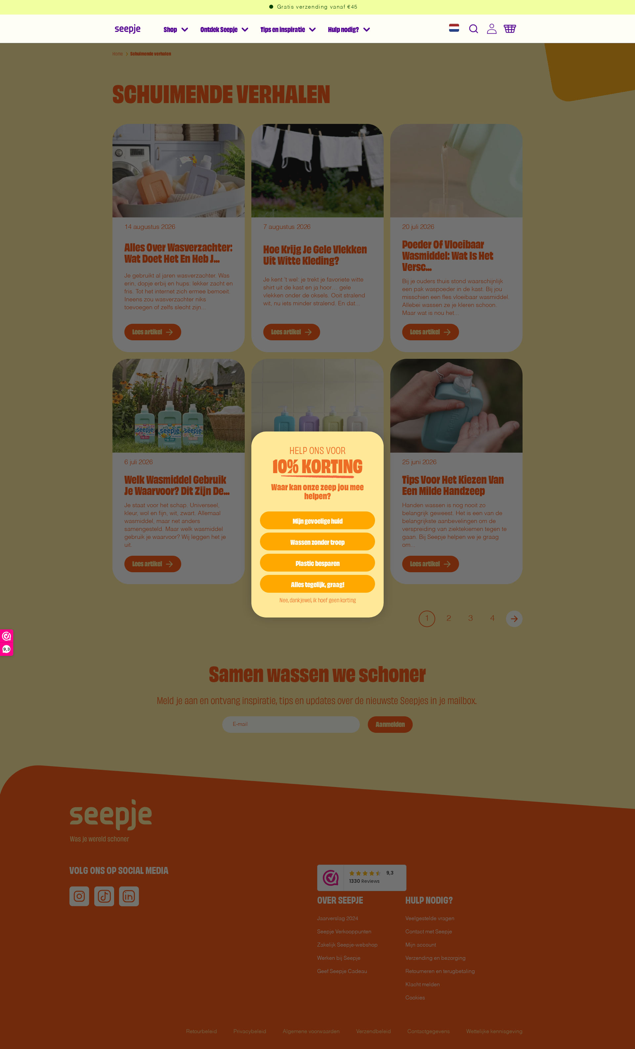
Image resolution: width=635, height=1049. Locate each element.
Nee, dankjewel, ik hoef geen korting (317, 599)
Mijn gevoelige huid (318, 520)
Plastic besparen (318, 562)
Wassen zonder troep (317, 541)
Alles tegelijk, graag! (317, 584)
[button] (175, 29)
